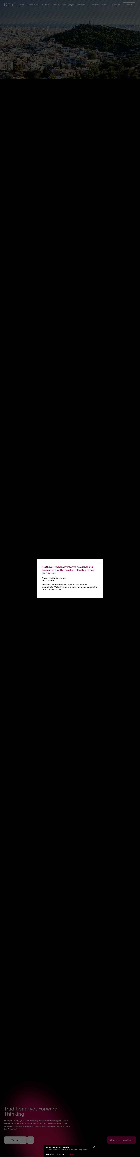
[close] (94, 1147)
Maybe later (50, 1154)
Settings (60, 1154)
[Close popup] (99, 563)
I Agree (71, 1154)
